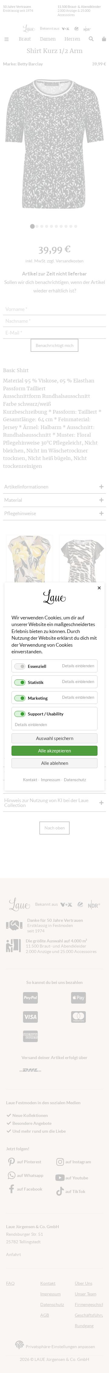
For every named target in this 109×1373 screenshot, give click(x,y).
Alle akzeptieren (54, 750)
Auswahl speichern (54, 738)
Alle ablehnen (54, 763)
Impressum (50, 780)
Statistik (36, 682)
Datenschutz (75, 780)
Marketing (38, 698)
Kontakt (30, 780)
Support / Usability (45, 713)
